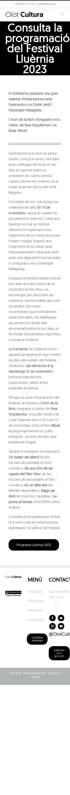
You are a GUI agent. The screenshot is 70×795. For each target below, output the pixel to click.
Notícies (35, 610)
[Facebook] (52, 618)
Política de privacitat (34, 673)
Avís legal (15, 673)
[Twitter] (61, 618)
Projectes (35, 600)
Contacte (35, 619)
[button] (7, 11)
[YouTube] (61, 626)
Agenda (35, 591)
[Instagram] (52, 626)
